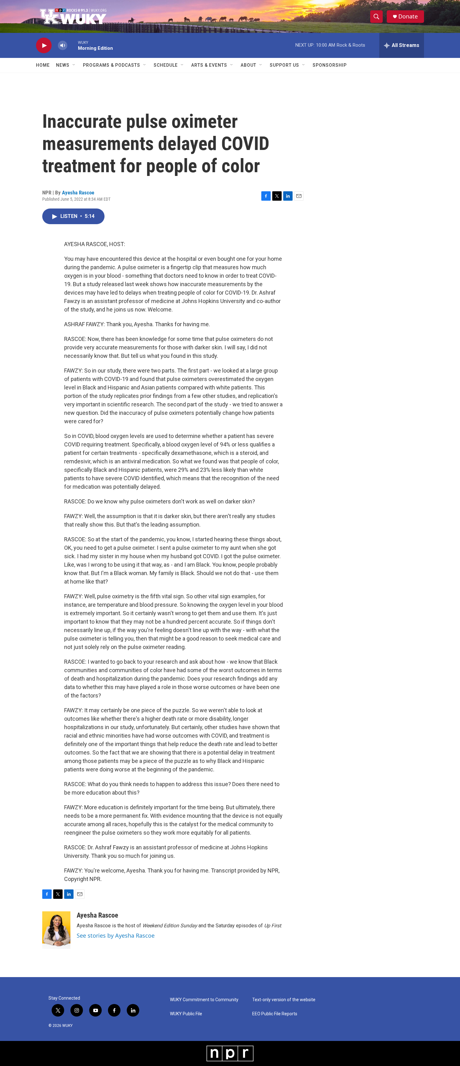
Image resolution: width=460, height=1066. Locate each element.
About (248, 65)
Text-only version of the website (283, 999)
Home (43, 65)
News (62, 65)
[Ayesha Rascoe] (56, 930)
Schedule (166, 65)
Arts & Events (209, 65)
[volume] (62, 46)
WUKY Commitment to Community (204, 999)
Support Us (284, 65)
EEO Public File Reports (274, 1014)
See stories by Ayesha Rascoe (116, 935)
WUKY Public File (186, 1014)
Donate (408, 16)
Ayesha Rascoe (78, 192)
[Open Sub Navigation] (74, 65)
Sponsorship (330, 65)
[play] (44, 45)
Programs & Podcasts (111, 65)
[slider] (73, 45)
